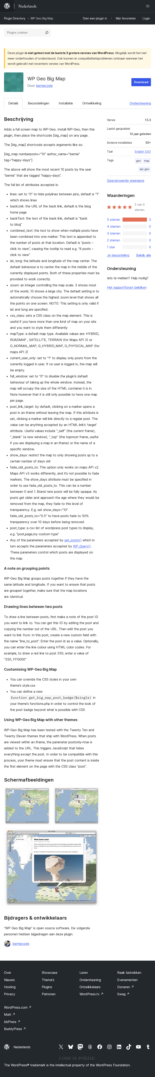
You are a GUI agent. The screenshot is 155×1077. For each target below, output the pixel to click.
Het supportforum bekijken (127, 287)
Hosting (10, 987)
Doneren (125, 987)
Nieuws (9, 980)
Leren (84, 973)
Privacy (9, 994)
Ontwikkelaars (90, 987)
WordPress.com (17, 1007)
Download (141, 82)
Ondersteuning (140, 103)
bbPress (12, 1022)
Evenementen (127, 980)
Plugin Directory (14, 18)
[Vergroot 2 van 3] (94, 792)
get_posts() (73, 540)
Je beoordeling (118, 255)
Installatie (66, 103)
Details (13, 103)
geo (138, 160)
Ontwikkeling (91, 103)
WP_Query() (82, 546)
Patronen (49, 994)
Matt (9, 1014)
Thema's (48, 980)
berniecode (44, 86)
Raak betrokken (129, 973)
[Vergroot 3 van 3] (94, 834)
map (146, 160)
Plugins (47, 987)
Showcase (49, 973)
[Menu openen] (148, 6)
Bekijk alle (143, 255)
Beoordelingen (38, 103)
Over (7, 973)
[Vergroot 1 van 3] (45, 792)
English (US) (143, 151)
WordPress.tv (92, 994)
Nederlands (22, 1047)
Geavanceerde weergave (125, 180)
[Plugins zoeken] (47, 33)
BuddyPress (15, 1029)
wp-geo (144, 169)
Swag (123, 994)
